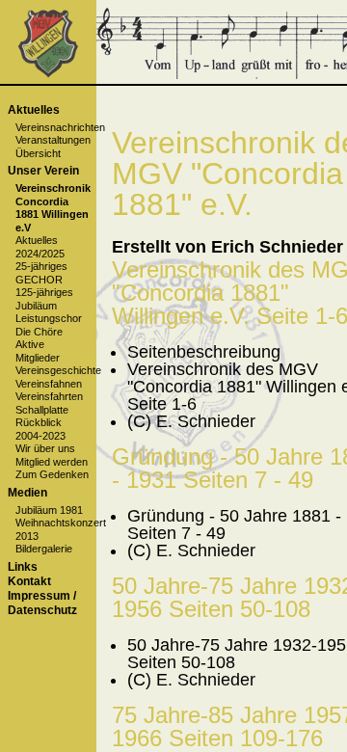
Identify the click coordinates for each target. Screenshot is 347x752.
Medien (27, 492)
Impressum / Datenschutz (42, 603)
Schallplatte (41, 410)
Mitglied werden (51, 462)
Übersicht (38, 153)
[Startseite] (47, 74)
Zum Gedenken (52, 474)
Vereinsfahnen (48, 383)
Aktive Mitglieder (37, 350)
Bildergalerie (43, 548)
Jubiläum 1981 (49, 510)
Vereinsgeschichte (58, 370)
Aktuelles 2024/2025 (40, 246)
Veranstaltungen (53, 140)
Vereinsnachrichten (60, 127)
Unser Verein (43, 170)
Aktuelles (34, 110)
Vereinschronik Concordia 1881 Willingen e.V (53, 207)
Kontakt (29, 581)
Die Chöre (39, 331)
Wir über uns (45, 448)
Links (23, 567)
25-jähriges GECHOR (41, 272)
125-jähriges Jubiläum (44, 298)
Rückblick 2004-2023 (40, 428)
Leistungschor (48, 318)
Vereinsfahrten (49, 396)
